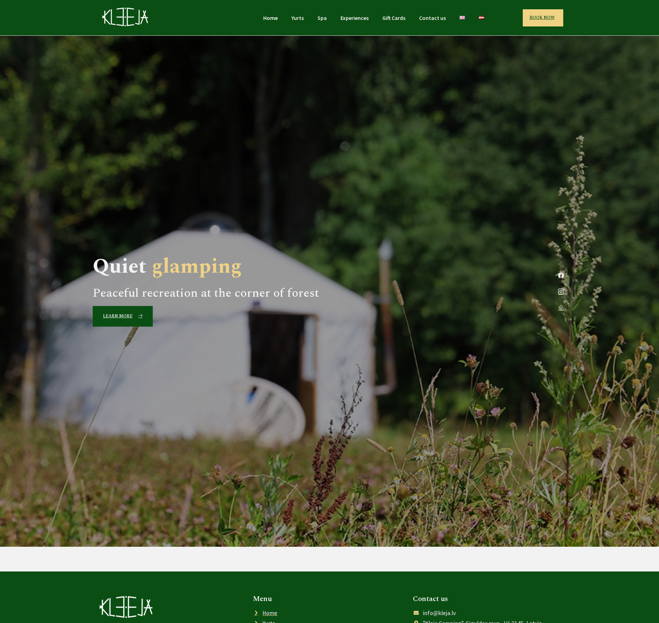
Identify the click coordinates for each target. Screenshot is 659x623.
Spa (322, 17)
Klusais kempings (155, 558)
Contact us (432, 17)
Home (270, 17)
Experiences (354, 17)
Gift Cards (393, 17)
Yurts (297, 17)
